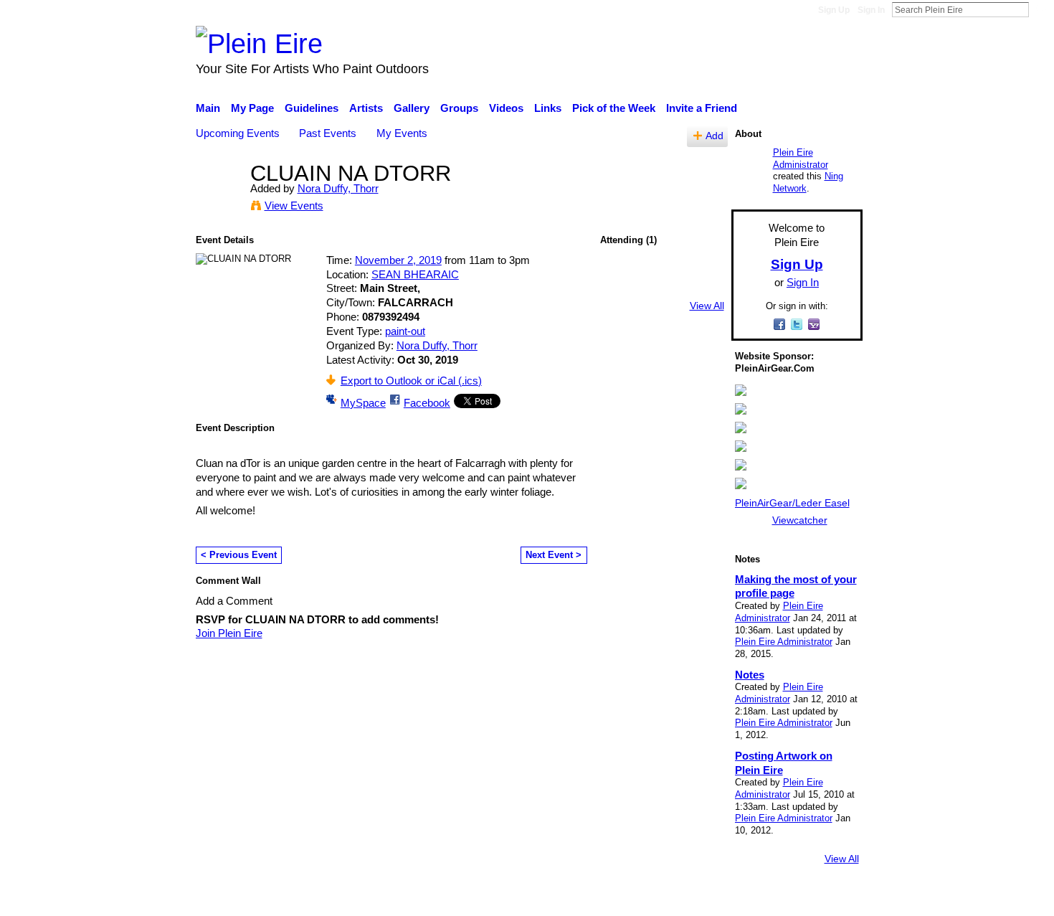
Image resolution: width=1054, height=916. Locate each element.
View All (707, 305)
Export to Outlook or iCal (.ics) (411, 380)
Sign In (871, 10)
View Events (294, 205)
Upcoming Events (238, 133)
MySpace (363, 403)
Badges (662, 898)
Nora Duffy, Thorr (338, 188)
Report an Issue (731, 898)
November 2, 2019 (398, 260)
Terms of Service (823, 898)
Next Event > (553, 554)
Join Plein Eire (229, 633)
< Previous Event (239, 554)
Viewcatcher (799, 520)
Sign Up (834, 10)
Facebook (427, 403)
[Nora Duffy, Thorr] (219, 199)
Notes (749, 675)
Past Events (327, 133)
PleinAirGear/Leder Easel (792, 503)
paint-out (405, 331)
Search (1040, 9)
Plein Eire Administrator (800, 158)
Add (714, 136)
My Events (401, 133)
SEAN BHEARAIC (415, 274)
